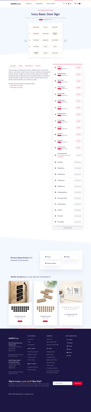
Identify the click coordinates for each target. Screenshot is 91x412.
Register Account (32, 354)
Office (68, 257)
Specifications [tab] (29, 66)
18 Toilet (59, 210)
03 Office (60, 162)
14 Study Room (61, 204)
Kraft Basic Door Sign (16, 85)
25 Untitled (60, 222)
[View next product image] (65, 41)
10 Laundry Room (62, 198)
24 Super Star (61, 147)
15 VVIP (59, 107)
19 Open (59, 127)
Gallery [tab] (21, 66)
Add (79, 67)
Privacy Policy (50, 365)
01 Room (59, 67)
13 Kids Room (61, 100)
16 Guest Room (61, 113)
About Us (49, 339)
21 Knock (59, 140)
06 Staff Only (61, 174)
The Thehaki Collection (45, 10)
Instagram (71, 342)
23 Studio (60, 216)
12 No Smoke (60, 93)
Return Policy (50, 354)
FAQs (29, 342)
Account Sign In (32, 357)
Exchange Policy (51, 357)
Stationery (29, 3)
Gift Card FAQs (32, 370)
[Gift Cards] (68, 3)
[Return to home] (16, 3)
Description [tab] (13, 66)
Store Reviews (51, 342)
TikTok (70, 355)
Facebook (70, 339)
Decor (49, 257)
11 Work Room (61, 87)
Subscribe (78, 383)
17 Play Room (61, 120)
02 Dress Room (61, 73)
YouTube (70, 352)
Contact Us (31, 339)
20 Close (59, 133)
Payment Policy (51, 362)
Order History (31, 360)
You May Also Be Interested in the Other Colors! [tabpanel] (29, 78)
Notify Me (61, 156)
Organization (39, 3)
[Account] (71, 3)
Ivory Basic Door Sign (45, 14)
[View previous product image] (25, 41)
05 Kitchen (60, 80)
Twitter (70, 349)
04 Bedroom (60, 168)
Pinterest (70, 346)
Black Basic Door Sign (17, 87)
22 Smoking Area (62, 153)
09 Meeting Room (62, 192)
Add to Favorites (68, 227)
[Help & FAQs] (66, 3)
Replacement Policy (52, 360)
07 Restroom (61, 180)
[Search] (64, 3)
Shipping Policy (51, 352)
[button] (45, 40)
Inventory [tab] (38, 66)
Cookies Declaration (52, 368)
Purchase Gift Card (33, 367)
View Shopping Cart (33, 352)
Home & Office (51, 3)
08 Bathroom (61, 186)
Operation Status (51, 344)
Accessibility (31, 344)
